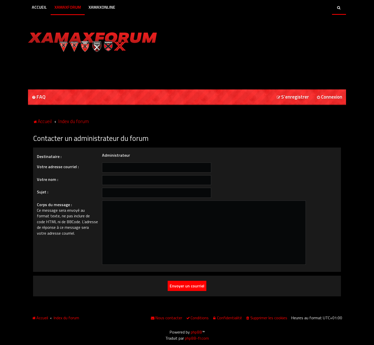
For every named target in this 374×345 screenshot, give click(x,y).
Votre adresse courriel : (58, 167)
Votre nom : (47, 179)
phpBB (196, 332)
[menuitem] (38, 97)
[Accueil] (92, 41)
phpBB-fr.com (197, 338)
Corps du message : (54, 205)
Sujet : (42, 192)
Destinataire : (49, 156)
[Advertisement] (87, 69)
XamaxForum (67, 7)
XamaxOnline (102, 7)
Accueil (39, 7)
